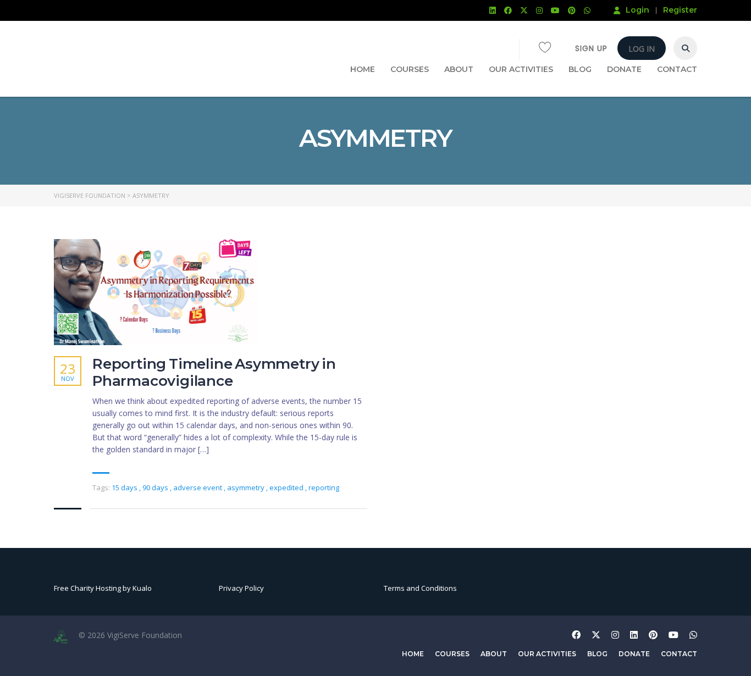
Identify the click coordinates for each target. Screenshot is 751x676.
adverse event (198, 487)
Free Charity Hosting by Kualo (103, 588)
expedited (287, 487)
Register (680, 10)
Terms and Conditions (420, 588)
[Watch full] (155, 292)
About (458, 69)
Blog (580, 69)
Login (637, 10)
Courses (409, 69)
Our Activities (521, 69)
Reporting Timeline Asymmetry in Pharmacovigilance (214, 373)
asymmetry (246, 487)
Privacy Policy (241, 588)
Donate (624, 69)
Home (362, 69)
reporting (323, 487)
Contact (677, 69)
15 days (125, 487)
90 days (156, 487)
